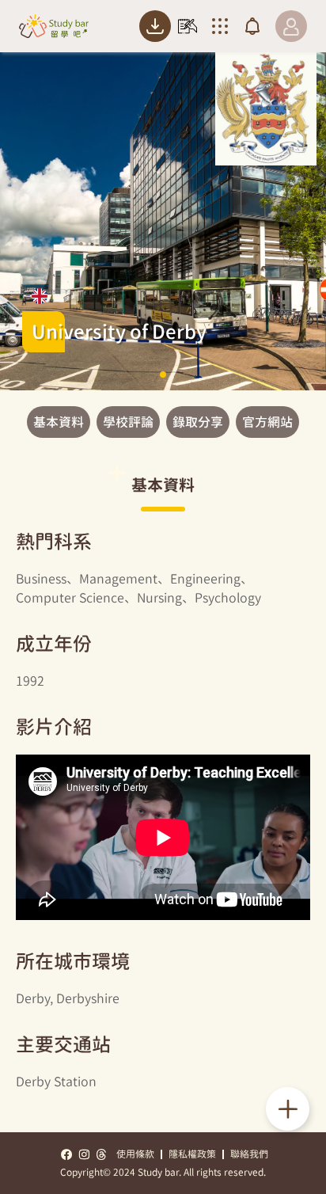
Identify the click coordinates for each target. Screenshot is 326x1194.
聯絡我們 (249, 1154)
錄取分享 (197, 422)
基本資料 (58, 422)
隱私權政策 (192, 1154)
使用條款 (135, 1154)
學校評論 (128, 422)
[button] (163, 374)
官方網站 (267, 422)
